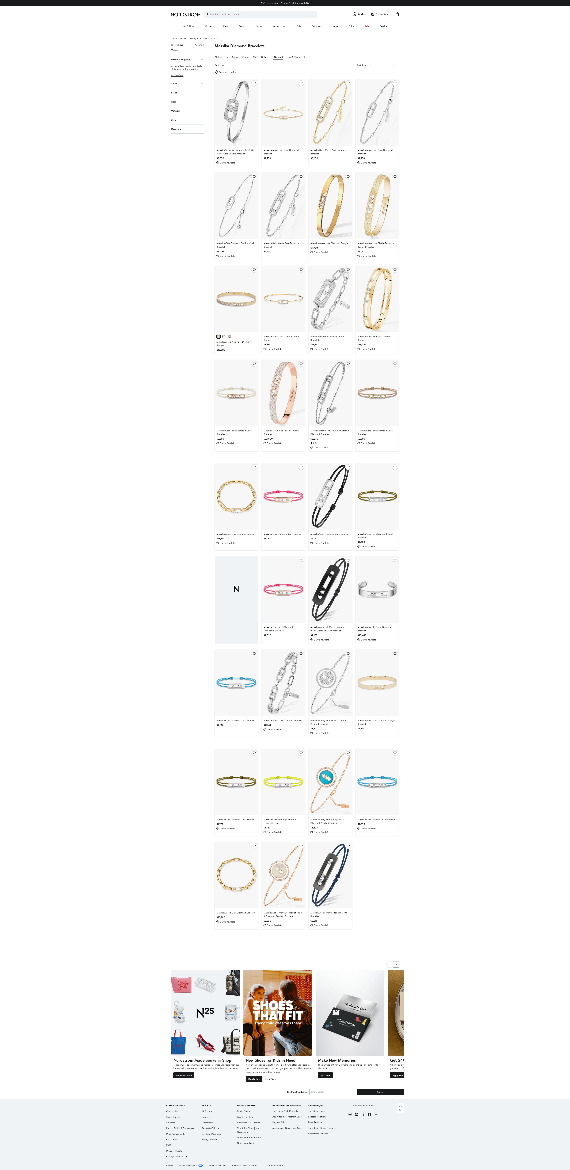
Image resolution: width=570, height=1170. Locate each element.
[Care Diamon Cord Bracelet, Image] (377, 782)
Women (208, 26)
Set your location (227, 72)
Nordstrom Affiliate (318, 1133)
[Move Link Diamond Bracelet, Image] (236, 496)
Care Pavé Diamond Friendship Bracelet (278, 628)
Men (225, 26)
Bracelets (203, 38)
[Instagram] (350, 1115)
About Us (206, 1105)
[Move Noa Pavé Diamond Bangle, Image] (236, 299)
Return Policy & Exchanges (180, 1128)
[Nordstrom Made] (205, 1013)
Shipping (170, 1122)
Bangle (235, 57)
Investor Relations (317, 1116)
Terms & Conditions (217, 1165)
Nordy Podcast (209, 1139)
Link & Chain (293, 57)
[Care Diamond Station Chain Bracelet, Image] (236, 206)
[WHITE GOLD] (223, 336)
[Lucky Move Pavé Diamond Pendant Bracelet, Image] (330, 683)
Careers (206, 1117)
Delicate (265, 57)
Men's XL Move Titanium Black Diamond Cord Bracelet (327, 628)
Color (174, 83)
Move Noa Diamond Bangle (329, 243)
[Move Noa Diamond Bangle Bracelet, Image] (377, 683)
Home (335, 26)
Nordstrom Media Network (322, 1127)
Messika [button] (175, 49)
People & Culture (210, 1128)
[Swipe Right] (396, 964)
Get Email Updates (211, 1133)
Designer (316, 26)
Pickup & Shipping (180, 59)
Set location (177, 74)
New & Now (188, 26)
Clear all (199, 44)
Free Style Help (245, 1117)
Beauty (242, 26)
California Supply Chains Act (245, 1165)
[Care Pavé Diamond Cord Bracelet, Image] (236, 393)
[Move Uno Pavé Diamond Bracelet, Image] (377, 112)
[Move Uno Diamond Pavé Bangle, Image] (283, 299)
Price (173, 101)
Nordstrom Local (246, 1143)
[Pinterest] (356, 1115)
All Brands (207, 1111)
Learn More (270, 1078)
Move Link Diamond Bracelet (235, 533)
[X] (363, 1115)
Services (384, 26)
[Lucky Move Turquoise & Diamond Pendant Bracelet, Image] (330, 782)
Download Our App (363, 1105)
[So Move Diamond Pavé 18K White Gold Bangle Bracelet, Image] (236, 112)
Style (173, 119)
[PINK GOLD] (229, 336)
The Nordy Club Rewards (285, 1111)
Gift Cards (325, 1075)
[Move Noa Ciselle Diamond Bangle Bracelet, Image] (377, 206)
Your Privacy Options (188, 1165)
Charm (245, 57)
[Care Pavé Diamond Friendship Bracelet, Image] (283, 589)
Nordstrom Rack (316, 1111)
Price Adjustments (175, 1133)
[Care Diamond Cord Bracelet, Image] (283, 496)
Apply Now (398, 1075)
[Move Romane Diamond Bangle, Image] (377, 299)
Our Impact (207, 1122)
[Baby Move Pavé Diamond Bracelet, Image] (330, 112)
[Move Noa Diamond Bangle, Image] (330, 206)
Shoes (259, 26)
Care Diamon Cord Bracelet (376, 819)
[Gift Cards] (350, 1013)
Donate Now (254, 1078)
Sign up (380, 1091)
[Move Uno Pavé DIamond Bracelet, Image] (283, 112)
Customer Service (175, 1105)
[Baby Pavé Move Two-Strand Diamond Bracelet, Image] (330, 393)
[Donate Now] (277, 1013)
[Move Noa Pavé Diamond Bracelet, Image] (283, 393)
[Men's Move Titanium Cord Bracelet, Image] (330, 875)
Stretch (307, 57)
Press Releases (315, 1122)
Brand (174, 92)
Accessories (279, 26)
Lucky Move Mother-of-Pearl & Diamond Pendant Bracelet (282, 914)
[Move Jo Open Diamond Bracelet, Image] (377, 589)
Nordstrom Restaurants (249, 1137)
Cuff (255, 57)
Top (400, 1110)
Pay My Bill (278, 1122)
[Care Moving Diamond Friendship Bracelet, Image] (283, 782)
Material (175, 110)
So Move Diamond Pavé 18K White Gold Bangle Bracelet (235, 151)
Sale (367, 26)
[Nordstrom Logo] (185, 14)
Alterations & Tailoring (248, 1122)
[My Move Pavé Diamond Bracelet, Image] (330, 299)
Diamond (278, 57)
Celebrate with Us (299, 3)
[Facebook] (369, 1115)
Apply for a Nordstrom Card (287, 1116)
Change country (174, 1156)
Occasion (176, 128)
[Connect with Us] (376, 1115)
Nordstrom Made (184, 1075)
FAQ (168, 1145)
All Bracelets (221, 57)
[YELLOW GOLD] (218, 336)
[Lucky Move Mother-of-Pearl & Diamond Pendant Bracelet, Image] (283, 875)
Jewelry (192, 38)
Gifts (351, 26)
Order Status (173, 1117)
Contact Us (172, 1111)
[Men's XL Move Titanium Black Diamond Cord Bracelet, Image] (330, 589)
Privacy (169, 1165)
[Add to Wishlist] (254, 83)
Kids (298, 26)
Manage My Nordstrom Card (287, 1127)
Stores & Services (246, 1105)
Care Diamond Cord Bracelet (282, 533)
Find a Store (243, 1111)
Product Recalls (174, 1150)
